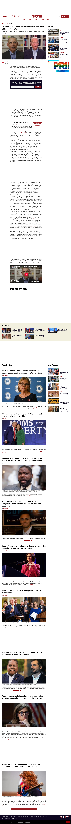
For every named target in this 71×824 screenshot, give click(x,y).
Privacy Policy (20, 822)
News (30, 19)
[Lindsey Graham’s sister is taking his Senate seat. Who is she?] (24, 609)
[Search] (59, 16)
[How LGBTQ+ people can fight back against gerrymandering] (53, 54)
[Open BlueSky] (14, 16)
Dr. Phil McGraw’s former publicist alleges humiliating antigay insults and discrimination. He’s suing (64, 411)
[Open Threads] (17, 16)
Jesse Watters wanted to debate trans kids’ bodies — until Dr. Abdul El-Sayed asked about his (17, 331)
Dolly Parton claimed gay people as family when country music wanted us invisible (64, 395)
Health (36, 19)
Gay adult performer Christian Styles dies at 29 (64, 372)
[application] (58, 66)
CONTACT (3, 816)
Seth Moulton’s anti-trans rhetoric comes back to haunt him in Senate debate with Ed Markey (63, 331)
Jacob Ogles (4, 418)
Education (61, 399)
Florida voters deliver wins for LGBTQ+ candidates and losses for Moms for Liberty (23, 415)
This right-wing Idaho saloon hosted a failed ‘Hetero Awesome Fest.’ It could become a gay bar (64, 35)
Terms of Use (28, 822)
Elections (10, 23)
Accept (68, 822)
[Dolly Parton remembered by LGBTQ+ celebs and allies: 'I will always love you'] (53, 386)
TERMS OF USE (40, 816)
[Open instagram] (19, 16)
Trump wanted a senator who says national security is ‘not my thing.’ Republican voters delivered (17, 338)
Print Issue (62, 52)
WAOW (9, 535)
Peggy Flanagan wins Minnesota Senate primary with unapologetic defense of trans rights (24, 547)
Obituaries (62, 369)
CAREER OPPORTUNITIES (13, 816)
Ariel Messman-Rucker (6, 508)
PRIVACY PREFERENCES (34, 816)
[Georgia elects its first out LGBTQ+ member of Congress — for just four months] (53, 39)
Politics (23, 19)
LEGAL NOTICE (45, 816)
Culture (61, 384)
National (61, 45)
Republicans (23, 132)
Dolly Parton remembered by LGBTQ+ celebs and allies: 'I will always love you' (64, 388)
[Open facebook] (12, 16)
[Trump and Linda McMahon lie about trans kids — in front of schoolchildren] (53, 378)
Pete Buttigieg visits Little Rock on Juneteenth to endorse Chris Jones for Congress (22, 653)
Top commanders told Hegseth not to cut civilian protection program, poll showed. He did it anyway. (64, 50)
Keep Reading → (36, 408)
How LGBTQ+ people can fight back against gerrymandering (64, 56)
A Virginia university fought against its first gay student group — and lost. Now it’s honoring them (64, 403)
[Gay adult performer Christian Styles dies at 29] (53, 371)
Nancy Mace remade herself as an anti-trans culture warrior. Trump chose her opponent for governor (23, 697)
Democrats (33, 226)
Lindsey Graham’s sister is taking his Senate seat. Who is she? (22, 591)
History (42, 19)
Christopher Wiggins (5, 375)
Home (3, 23)
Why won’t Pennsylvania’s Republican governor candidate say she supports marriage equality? (21, 765)
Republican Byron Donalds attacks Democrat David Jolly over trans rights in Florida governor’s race (23, 459)
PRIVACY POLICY (27, 816)
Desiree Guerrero (5, 595)
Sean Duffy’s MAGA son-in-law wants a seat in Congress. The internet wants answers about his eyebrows (22, 503)
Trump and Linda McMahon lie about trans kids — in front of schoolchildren (64, 380)
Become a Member (37, 123)
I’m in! (38, 86)
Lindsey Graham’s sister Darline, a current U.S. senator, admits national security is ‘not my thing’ (22, 371)
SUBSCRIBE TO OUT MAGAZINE (5, 16)
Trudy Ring (7, 61)
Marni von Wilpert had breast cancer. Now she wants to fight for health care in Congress (40, 337)
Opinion (48, 19)
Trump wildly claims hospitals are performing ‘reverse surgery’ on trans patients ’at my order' (40, 331)
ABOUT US (7, 816)
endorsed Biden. (36, 219)
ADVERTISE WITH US (21, 816)
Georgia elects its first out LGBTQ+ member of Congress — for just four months (64, 42)
